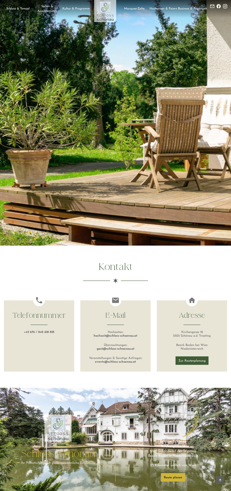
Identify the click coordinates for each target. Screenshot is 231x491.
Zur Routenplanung (192, 360)
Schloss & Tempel (18, 8)
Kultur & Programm (76, 8)
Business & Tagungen (192, 8)
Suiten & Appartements (47, 9)
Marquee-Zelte (134, 8)
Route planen (173, 477)
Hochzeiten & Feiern (163, 8)
